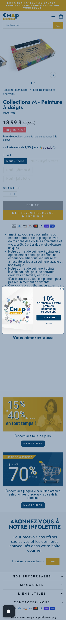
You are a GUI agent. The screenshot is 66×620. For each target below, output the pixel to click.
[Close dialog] (62, 288)
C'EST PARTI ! (49, 317)
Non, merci (48, 323)
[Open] (9, 611)
